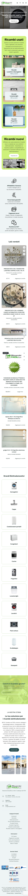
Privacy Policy (10, 893)
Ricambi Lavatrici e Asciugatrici (16, 342)
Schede (22, 387)
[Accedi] (17, 2)
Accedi (14, 857)
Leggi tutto (20, 391)
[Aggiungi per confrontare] (24, 251)
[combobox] (12, 692)
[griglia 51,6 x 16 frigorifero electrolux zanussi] (14, 438)
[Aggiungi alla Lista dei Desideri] (24, 247)
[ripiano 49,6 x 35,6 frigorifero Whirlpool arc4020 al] (14, 405)
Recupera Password (14, 859)
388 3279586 (8, 801)
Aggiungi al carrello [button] (20, 278)
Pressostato (9, 272)
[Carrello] (23, 2)
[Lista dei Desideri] (20, 2)
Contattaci (14, 854)
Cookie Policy (18, 893)
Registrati (14, 856)
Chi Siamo (14, 836)
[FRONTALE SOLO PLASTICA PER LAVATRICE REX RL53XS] (14, 332)
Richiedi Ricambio (14, 861)
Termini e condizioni (14, 841)
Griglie (9, 454)
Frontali (6, 342)
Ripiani (18, 420)
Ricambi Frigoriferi (12, 420)
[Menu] (26, 2)
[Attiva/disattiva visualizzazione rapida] (24, 254)
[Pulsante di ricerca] (24, 692)
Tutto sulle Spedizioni (14, 840)
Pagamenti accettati (14, 838)
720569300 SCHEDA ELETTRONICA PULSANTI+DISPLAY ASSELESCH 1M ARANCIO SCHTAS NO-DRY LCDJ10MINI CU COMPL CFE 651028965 (14, 381)
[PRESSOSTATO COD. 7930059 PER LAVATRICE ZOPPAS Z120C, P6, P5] (14, 255)
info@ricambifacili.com (10, 806)
